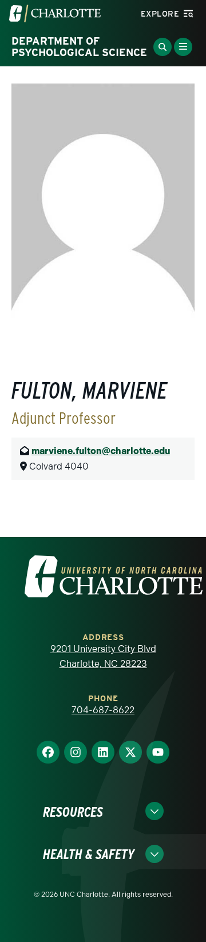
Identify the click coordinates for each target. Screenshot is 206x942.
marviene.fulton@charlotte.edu (100, 451)
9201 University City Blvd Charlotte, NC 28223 (103, 656)
